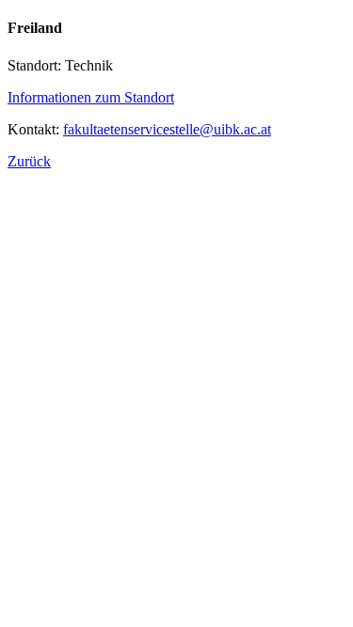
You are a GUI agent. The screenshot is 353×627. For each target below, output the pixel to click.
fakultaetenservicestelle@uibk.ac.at (167, 129)
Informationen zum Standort (91, 97)
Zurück (29, 161)
